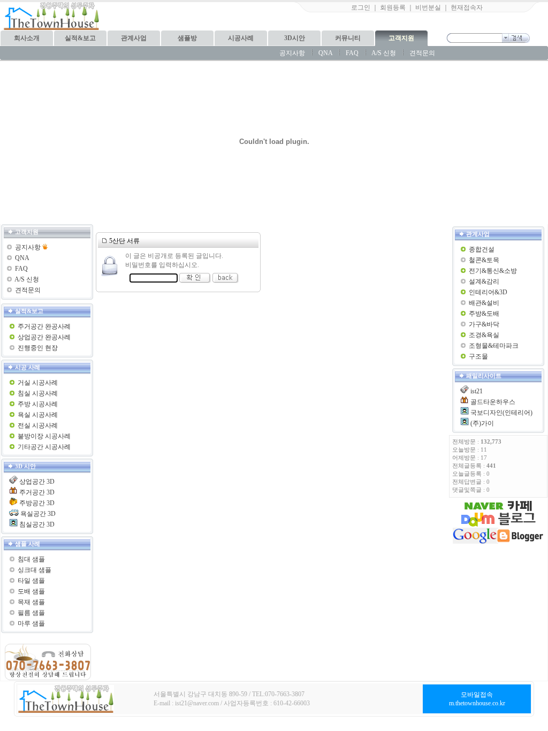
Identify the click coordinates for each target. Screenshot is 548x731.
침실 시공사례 (38, 393)
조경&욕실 (484, 335)
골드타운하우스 (492, 402)
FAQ (352, 53)
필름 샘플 (31, 612)
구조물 (478, 356)
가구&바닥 (484, 324)
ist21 (476, 391)
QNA (325, 53)
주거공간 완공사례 (44, 326)
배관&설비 (484, 303)
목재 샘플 (31, 602)
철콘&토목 (484, 260)
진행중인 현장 (38, 348)
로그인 (360, 7)
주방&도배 (484, 313)
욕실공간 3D (38, 513)
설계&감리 (484, 281)
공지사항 (292, 53)
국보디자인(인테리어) (501, 412)
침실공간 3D (37, 524)
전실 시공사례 (38, 425)
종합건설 (481, 249)
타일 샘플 (31, 580)
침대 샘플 (31, 559)
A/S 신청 (383, 53)
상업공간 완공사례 (44, 337)
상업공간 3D (37, 481)
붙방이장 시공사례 (44, 436)
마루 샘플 (31, 623)
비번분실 (428, 7)
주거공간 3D (37, 492)
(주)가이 (482, 423)
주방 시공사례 (38, 404)
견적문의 (422, 53)
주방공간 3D (37, 503)
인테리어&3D (488, 292)
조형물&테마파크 (494, 345)
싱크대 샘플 (34, 570)
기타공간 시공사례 (44, 447)
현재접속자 (467, 7)
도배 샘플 (31, 591)
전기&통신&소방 (493, 271)
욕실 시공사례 (38, 414)
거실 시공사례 (38, 382)
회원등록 (393, 7)
